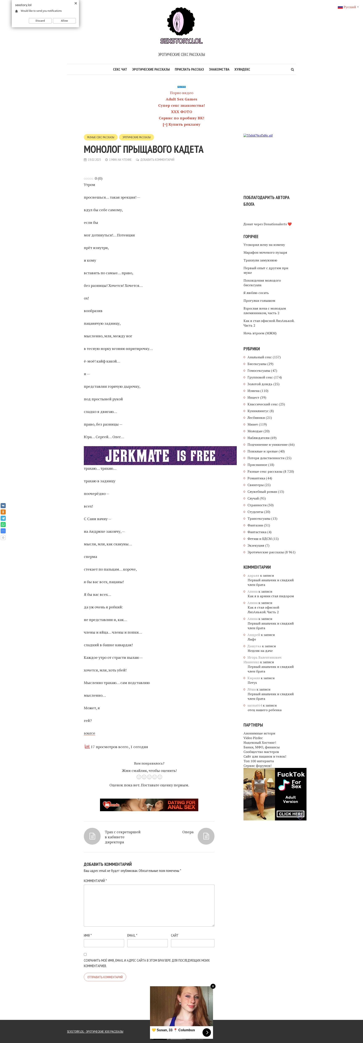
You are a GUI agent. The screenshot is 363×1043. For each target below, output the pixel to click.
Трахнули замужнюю (260, 260)
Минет (252, 424)
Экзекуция (255, 545)
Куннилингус (258, 411)
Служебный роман (262, 491)
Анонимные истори (259, 733)
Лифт (252, 639)
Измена (253, 390)
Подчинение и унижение (267, 444)
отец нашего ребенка (264, 710)
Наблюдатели (258, 437)
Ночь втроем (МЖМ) (259, 333)
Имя (88, 935)
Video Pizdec (253, 738)
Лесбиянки (256, 417)
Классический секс (262, 404)
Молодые (255, 431)
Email (132, 935)
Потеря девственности (265, 458)
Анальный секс (259, 357)
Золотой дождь (259, 384)
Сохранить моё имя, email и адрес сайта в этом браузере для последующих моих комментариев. (147, 963)
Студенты (255, 511)
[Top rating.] (132, 1038)
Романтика (256, 478)
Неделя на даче (260, 650)
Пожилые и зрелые (262, 451)
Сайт (175, 935)
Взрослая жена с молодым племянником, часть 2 (264, 310)
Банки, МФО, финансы (261, 747)
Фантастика (256, 532)
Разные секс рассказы (100, 137)
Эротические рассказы (151, 69)
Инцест (253, 397)
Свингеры (255, 485)
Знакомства (219, 69)
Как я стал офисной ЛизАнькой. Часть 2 (268, 323)
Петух (252, 682)
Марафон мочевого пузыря (265, 252)
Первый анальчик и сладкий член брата (271, 582)
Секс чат (120, 69)
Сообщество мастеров (261, 751)
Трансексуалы (258, 518)
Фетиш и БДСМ (259, 538)
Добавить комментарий (157, 159)
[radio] (139, 777)
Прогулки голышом (259, 300)
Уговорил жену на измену (264, 244)
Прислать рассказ (189, 69)
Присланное (257, 464)
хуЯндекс (242, 69)
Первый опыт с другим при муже (265, 270)
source (89, 733)
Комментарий (95, 880)
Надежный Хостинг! (259, 742)
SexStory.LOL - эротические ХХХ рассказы (95, 1031)
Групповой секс (260, 377)
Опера (187, 831)
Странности (257, 505)
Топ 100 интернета (258, 761)
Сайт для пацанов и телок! (264, 756)
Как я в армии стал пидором (271, 596)
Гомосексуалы (258, 370)
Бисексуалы (256, 363)
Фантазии (255, 525)
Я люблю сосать (256, 292)
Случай (253, 498)
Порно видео (181, 92)
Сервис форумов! (257, 765)
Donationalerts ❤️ (278, 224)
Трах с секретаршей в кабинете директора (123, 836)
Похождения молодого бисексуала (262, 282)
